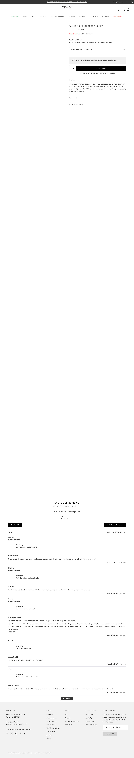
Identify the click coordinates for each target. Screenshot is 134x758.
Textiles (72, 16)
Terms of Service (47, 753)
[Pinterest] (16, 733)
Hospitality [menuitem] (130, 2)
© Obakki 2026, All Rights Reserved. (20, 753)
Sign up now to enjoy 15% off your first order (67, 2)
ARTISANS (105, 16)
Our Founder (51, 725)
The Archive (118, 16)
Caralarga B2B (89, 721)
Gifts (25, 16)
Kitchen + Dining (58, 16)
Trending (15, 16)
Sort (108, 532)
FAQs (67, 714)
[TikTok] (20, 733)
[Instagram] (11, 733)
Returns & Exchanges (72, 721)
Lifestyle (83, 16)
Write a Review (116, 525)
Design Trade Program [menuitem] (119, 2)
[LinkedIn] (25, 733)
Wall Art (43, 16)
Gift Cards (68, 725)
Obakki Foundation (53, 728)
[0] (128, 9)
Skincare (94, 16)
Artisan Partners (52, 718)
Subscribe (109, 734)
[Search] (124, 9)
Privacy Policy (37, 753)
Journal (49, 735)
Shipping (68, 718)
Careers (49, 738)
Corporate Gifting (91, 725)
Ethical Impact (51, 721)
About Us (50, 714)
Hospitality (88, 718)
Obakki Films (51, 731)
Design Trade (89, 714)
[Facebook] (7, 733)
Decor (33, 16)
